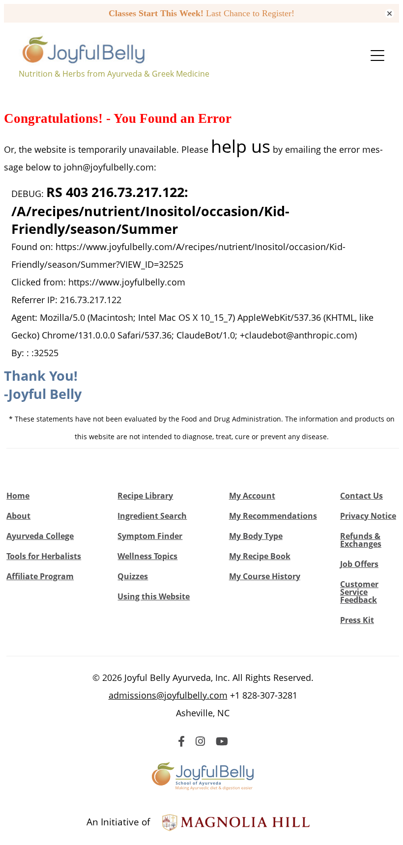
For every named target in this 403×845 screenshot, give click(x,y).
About (18, 515)
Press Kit (357, 620)
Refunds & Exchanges (360, 540)
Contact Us (361, 495)
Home (17, 495)
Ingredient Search (152, 515)
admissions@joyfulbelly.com (168, 695)
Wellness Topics (147, 556)
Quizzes (132, 576)
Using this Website (153, 596)
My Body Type (256, 536)
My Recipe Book (259, 556)
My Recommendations (273, 515)
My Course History (264, 576)
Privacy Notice (368, 515)
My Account (252, 495)
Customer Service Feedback (359, 592)
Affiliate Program (40, 576)
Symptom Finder (149, 536)
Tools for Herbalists (43, 556)
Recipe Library (145, 495)
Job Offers (359, 564)
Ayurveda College (40, 536)
